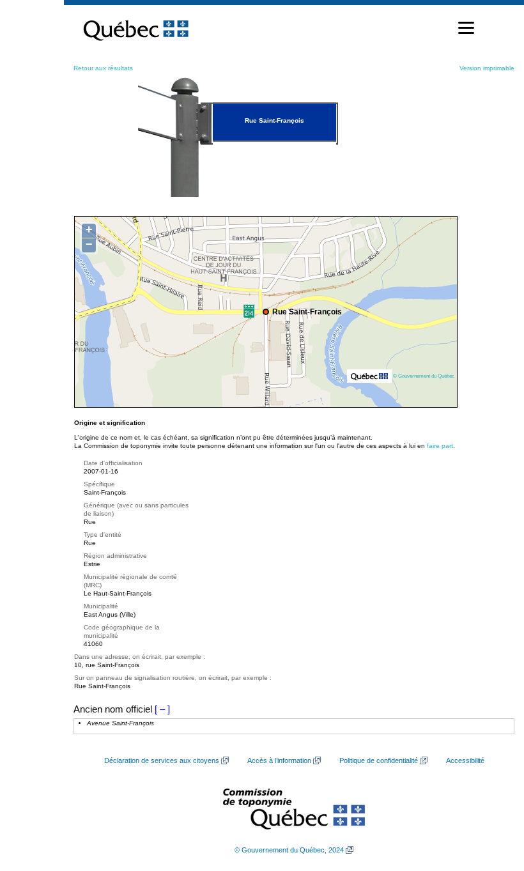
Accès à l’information (279, 760)
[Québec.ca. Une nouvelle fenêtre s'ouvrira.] (136, 28)
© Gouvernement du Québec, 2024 (289, 850)
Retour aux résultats (103, 68)
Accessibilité (465, 760)
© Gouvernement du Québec (423, 376)
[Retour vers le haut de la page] (492, 800)
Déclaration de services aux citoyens (161, 760)
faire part (440, 445)
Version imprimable (486, 68)
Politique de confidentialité (378, 760)
